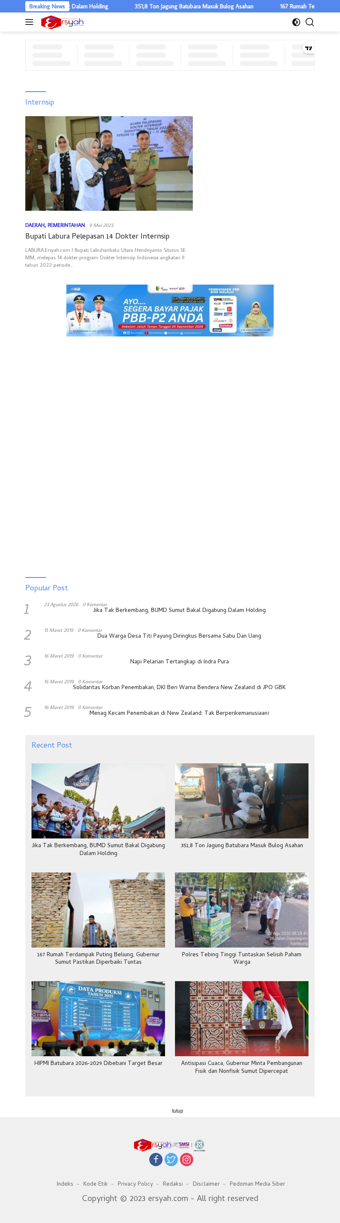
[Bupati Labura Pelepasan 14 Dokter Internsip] (109, 163)
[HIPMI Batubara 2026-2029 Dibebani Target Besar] (98, 1018)
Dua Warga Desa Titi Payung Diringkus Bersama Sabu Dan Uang (179, 637)
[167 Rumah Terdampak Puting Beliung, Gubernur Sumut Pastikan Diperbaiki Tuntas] (98, 910)
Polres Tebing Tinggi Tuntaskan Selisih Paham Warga (241, 959)
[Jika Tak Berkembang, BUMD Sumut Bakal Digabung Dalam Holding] (98, 800)
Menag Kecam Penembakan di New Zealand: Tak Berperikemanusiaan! (179, 714)
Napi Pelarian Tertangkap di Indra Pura (179, 662)
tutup (177, 1111)
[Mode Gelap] (296, 22)
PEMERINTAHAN (66, 225)
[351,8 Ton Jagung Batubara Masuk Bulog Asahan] (241, 800)
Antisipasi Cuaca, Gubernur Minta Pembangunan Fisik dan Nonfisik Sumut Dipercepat (241, 1067)
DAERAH (35, 225)
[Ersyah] (61, 22)
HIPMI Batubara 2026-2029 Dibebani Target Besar (98, 1064)
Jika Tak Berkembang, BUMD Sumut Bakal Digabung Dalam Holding (179, 611)
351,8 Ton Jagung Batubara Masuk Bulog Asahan (174, 6)
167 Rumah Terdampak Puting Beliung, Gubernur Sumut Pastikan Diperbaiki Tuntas (98, 959)
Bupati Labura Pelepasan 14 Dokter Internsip (97, 237)
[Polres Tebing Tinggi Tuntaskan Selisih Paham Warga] (241, 910)
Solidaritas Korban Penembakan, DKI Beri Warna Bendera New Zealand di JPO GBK (179, 688)
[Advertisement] (170, 380)
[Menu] (30, 22)
